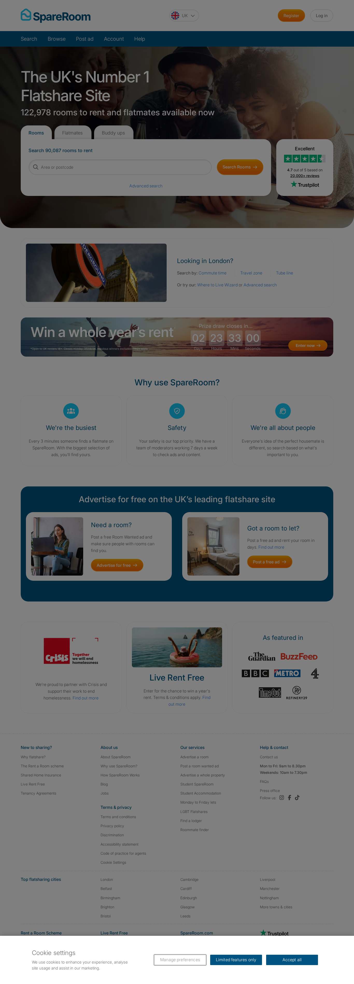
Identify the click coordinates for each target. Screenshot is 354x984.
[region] (177, 960)
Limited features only (236, 959)
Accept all (292, 959)
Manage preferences (180, 959)
